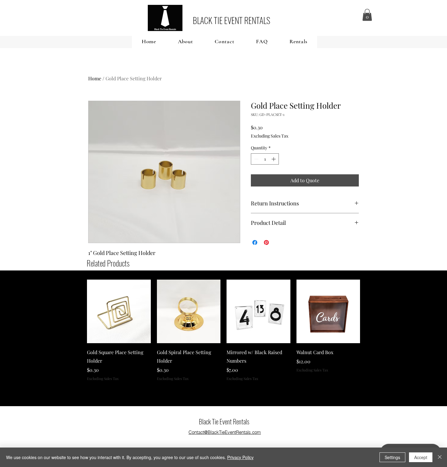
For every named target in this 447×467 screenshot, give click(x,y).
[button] (367, 15)
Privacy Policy (240, 457)
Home (94, 78)
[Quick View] (119, 311)
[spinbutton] (264, 159)
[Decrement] (255, 159)
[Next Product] (368, 311)
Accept (420, 457)
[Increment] (274, 159)
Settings (392, 457)
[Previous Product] (78, 311)
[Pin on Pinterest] (266, 242)
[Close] (439, 457)
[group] (223, 330)
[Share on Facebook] (254, 242)
